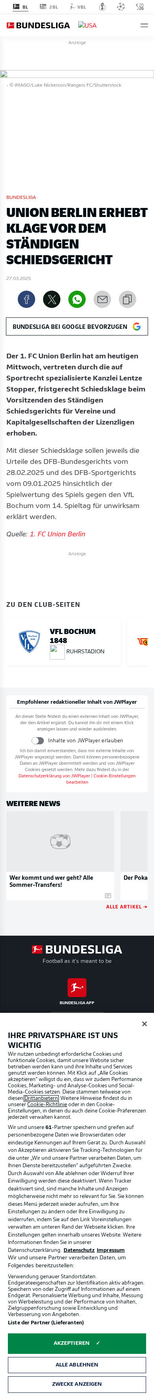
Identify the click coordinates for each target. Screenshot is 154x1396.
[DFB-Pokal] (102, 7)
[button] (144, 25)
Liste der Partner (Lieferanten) (46, 1323)
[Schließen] (144, 1024)
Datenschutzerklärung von (54, 776)
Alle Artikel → (127, 906)
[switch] (38, 740)
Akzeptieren (72, 1343)
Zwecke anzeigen (77, 1384)
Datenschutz (79, 1250)
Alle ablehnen (77, 1365)
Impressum (111, 1250)
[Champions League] (121, 7)
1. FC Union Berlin (57, 534)
